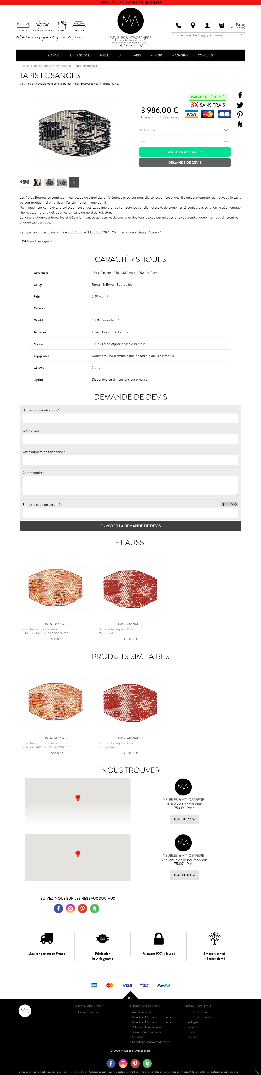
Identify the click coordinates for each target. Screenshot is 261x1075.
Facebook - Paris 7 (198, 1017)
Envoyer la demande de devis (130, 526)
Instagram (193, 1022)
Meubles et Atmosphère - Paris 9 (152, 1017)
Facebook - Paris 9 (198, 1012)
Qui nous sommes (88, 1012)
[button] (77, 854)
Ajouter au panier (185, 151)
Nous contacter (141, 1012)
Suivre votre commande (147, 1032)
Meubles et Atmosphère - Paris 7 (152, 1022)
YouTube (192, 1037)
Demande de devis (184, 162)
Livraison (137, 1037)
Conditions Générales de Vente (151, 1042)
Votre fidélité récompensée (148, 1027)
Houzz (191, 1032)
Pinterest (193, 1027)
